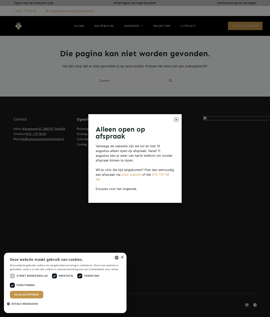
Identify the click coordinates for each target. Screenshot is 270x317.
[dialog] (65, 283)
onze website (131, 175)
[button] (176, 119)
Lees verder (112, 269)
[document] (135, 158)
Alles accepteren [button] (26, 294)
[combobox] (117, 258)
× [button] (122, 257)
